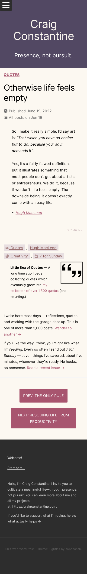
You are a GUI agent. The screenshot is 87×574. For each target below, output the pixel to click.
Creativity (19, 256)
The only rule (49, 395)
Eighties (54, 549)
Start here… (16, 468)
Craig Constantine (43, 30)
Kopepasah (73, 549)
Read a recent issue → (45, 368)
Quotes (11, 74)
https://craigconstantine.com (34, 506)
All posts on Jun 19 (25, 117)
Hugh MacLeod (29, 212)
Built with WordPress (20, 549)
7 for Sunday (50, 256)
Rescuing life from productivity (49, 418)
